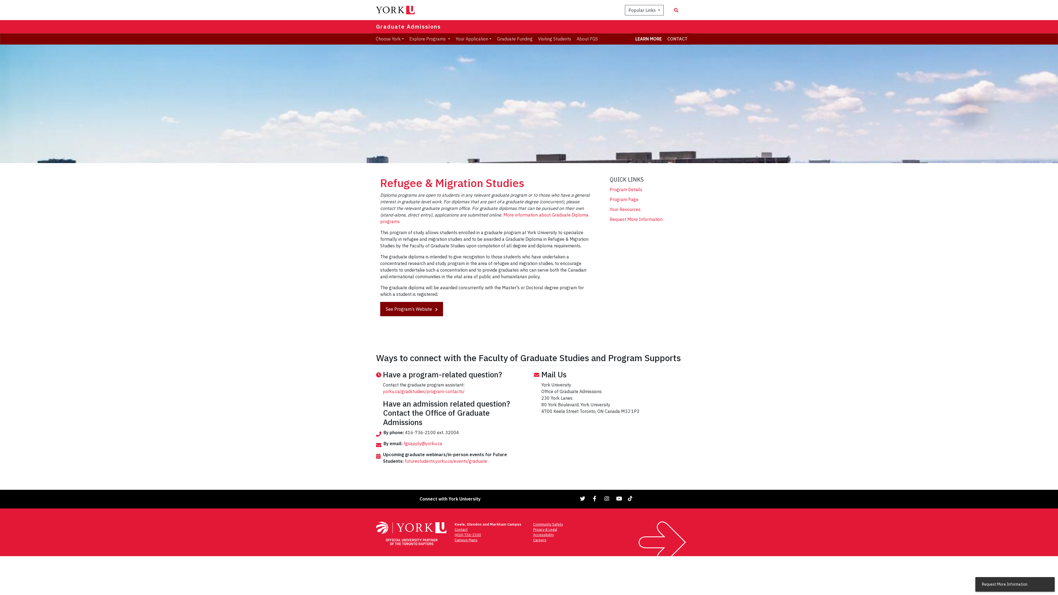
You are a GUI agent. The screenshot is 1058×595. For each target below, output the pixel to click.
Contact (461, 529)
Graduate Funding (515, 39)
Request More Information (636, 219)
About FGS (587, 39)
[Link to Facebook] (595, 498)
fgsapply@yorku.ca (423, 443)
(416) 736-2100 (468, 534)
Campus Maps (466, 540)
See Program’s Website (409, 309)
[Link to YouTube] (619, 498)
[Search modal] (676, 10)
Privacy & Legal (545, 529)
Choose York (388, 39)
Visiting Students (554, 39)
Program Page (624, 199)
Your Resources (625, 209)
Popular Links (642, 10)
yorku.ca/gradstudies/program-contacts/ (424, 391)
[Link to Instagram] (607, 498)
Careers (539, 540)
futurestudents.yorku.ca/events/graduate (446, 461)
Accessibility (543, 534)
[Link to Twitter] (583, 498)
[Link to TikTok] (631, 498)
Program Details (626, 189)
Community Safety (548, 524)
